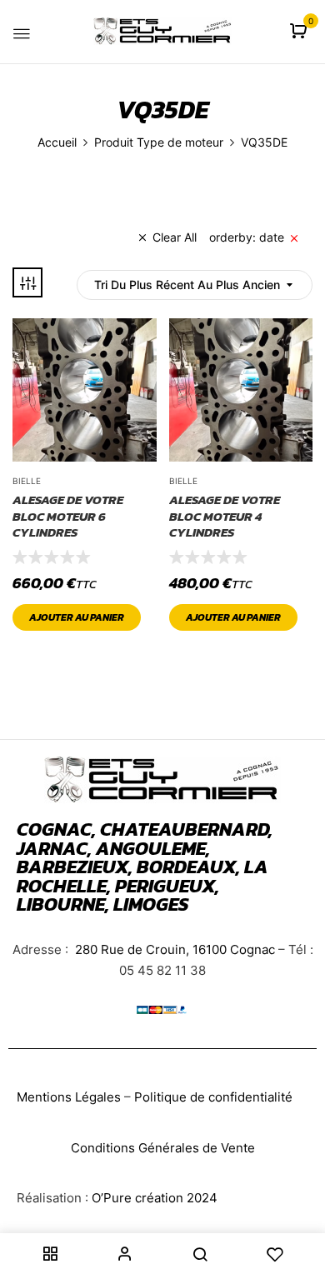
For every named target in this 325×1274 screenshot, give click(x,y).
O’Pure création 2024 (155, 1198)
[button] (300, 32)
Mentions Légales (69, 1097)
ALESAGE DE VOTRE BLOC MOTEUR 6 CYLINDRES (67, 516)
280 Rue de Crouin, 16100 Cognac (173, 949)
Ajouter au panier (76, 617)
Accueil (57, 142)
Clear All (174, 237)
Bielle (26, 481)
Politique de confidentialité (213, 1097)
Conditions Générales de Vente (163, 1148)
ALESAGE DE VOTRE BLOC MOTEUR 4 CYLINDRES (224, 516)
